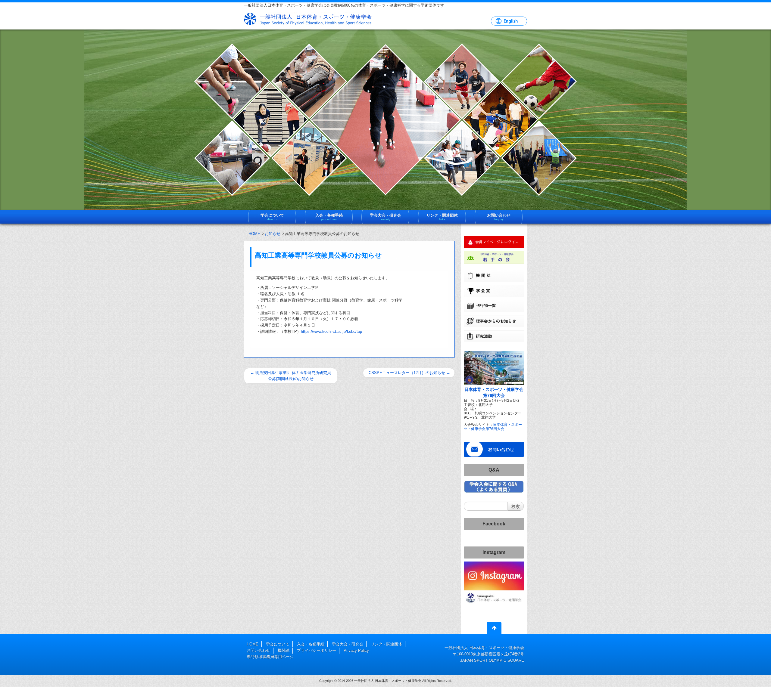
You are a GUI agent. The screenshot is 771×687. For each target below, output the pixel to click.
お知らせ (272, 233)
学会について (277, 644)
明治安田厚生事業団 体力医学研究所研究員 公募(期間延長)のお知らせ (290, 375)
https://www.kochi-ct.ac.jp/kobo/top (331, 331)
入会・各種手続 (310, 644)
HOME (254, 233)
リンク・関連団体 (386, 644)
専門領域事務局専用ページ (270, 657)
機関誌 (283, 650)
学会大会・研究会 (347, 644)
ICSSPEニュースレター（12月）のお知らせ (408, 372)
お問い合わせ (258, 650)
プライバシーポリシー (316, 650)
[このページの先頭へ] (494, 629)
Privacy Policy (356, 650)
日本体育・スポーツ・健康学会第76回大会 (493, 426)
